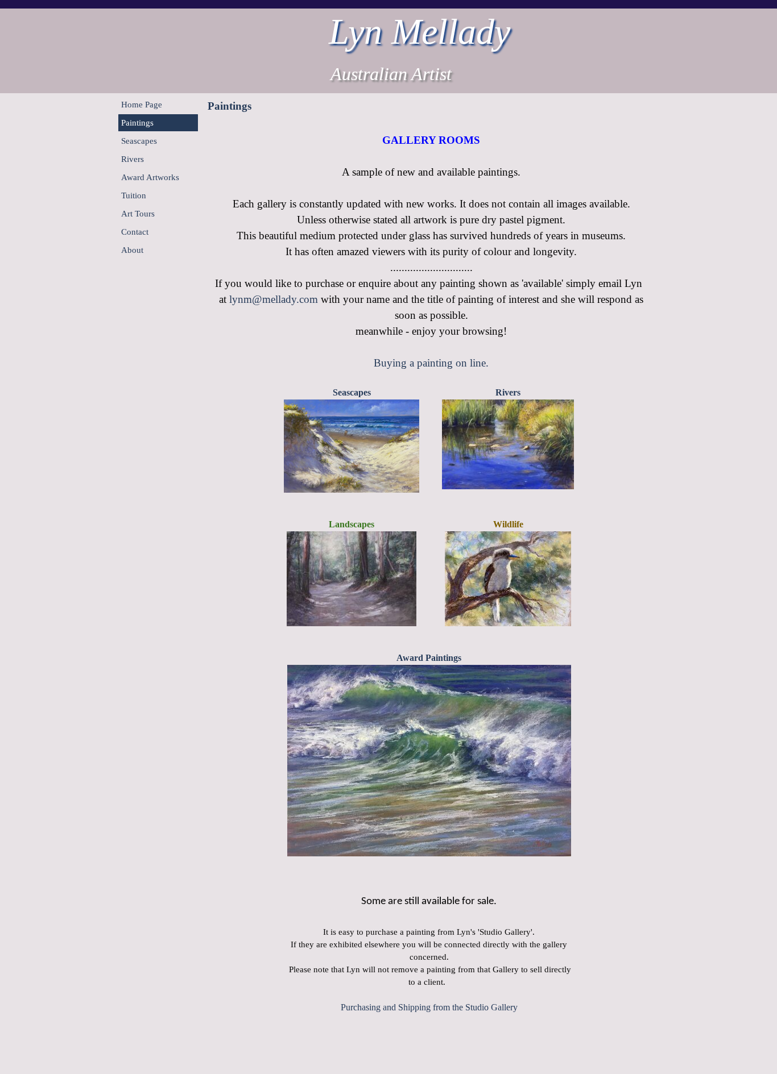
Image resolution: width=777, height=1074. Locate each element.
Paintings (137, 122)
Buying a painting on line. (431, 363)
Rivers (132, 159)
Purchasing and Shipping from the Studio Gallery (429, 1007)
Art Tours (138, 213)
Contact (134, 231)
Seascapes (139, 140)
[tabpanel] (431, 245)
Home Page (141, 104)
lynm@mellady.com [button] (273, 299)
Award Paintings (428, 658)
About (132, 250)
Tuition (133, 195)
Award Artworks (150, 177)
